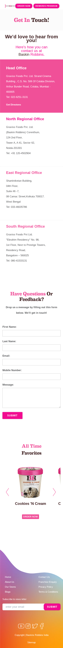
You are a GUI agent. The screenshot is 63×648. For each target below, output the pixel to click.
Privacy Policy (46, 587)
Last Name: (9, 341)
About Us (9, 582)
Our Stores (10, 587)
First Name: (9, 326)
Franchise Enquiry (48, 582)
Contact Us (44, 577)
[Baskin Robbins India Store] (10, 6)
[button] (8, 491)
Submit (12, 415)
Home (8, 577)
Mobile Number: (12, 370)
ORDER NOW (30, 516)
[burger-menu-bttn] (5, 6)
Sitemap (31, 642)
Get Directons (13, 104)
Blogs (8, 591)
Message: (8, 384)
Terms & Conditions (48, 591)
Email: (6, 355)
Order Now (23, 6)
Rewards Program (46, 6)
